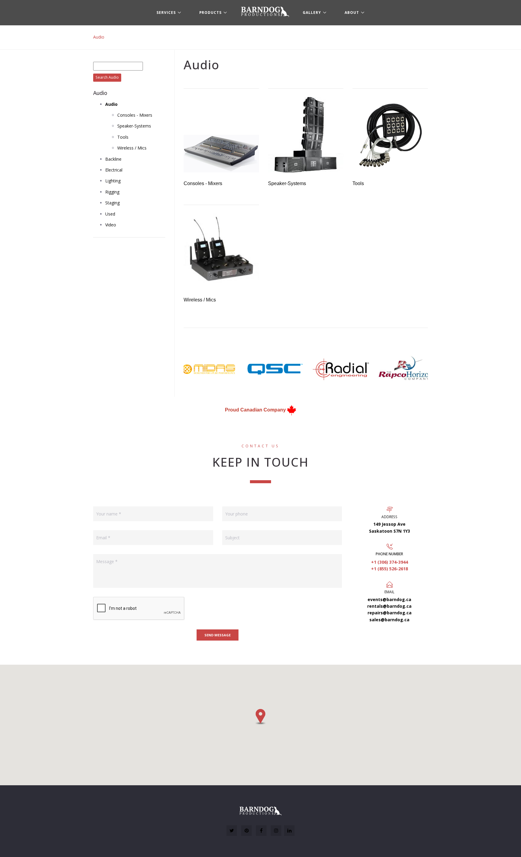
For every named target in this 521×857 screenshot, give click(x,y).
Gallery (312, 12)
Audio (98, 37)
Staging (112, 203)
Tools (122, 137)
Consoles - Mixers (134, 115)
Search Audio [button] (107, 77)
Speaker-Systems (134, 126)
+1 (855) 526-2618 (389, 569)
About (352, 12)
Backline (113, 159)
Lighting (113, 181)
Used (110, 214)
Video (110, 225)
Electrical (113, 170)
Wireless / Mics (132, 148)
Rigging (112, 192)
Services (166, 12)
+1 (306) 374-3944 (389, 562)
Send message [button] (217, 635)
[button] (260, 717)
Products (210, 12)
